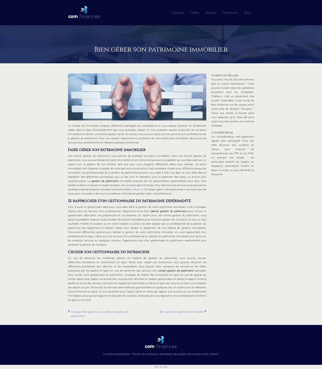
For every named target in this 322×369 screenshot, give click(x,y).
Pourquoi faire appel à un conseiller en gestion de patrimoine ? (100, 314)
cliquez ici (137, 189)
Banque (211, 12)
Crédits (194, 12)
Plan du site (161, 366)
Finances (177, 12)
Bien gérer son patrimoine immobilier (181, 311)
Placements (230, 12)
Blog (248, 12)
